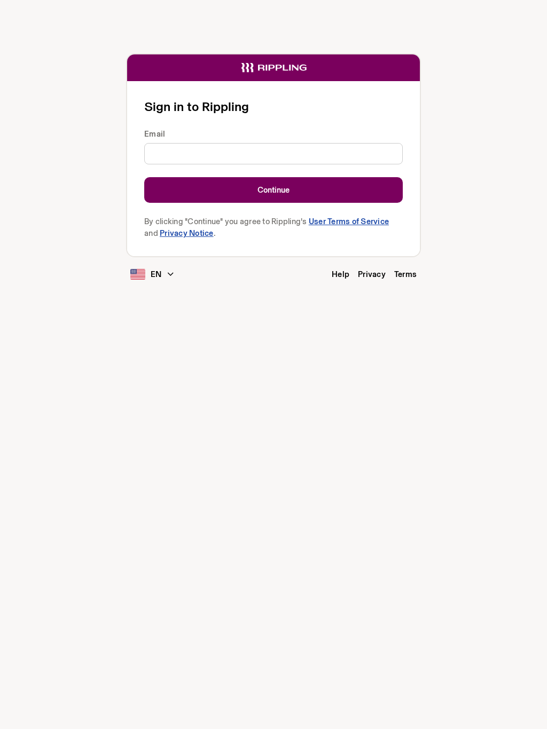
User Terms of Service (349, 221)
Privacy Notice (187, 233)
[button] (153, 276)
